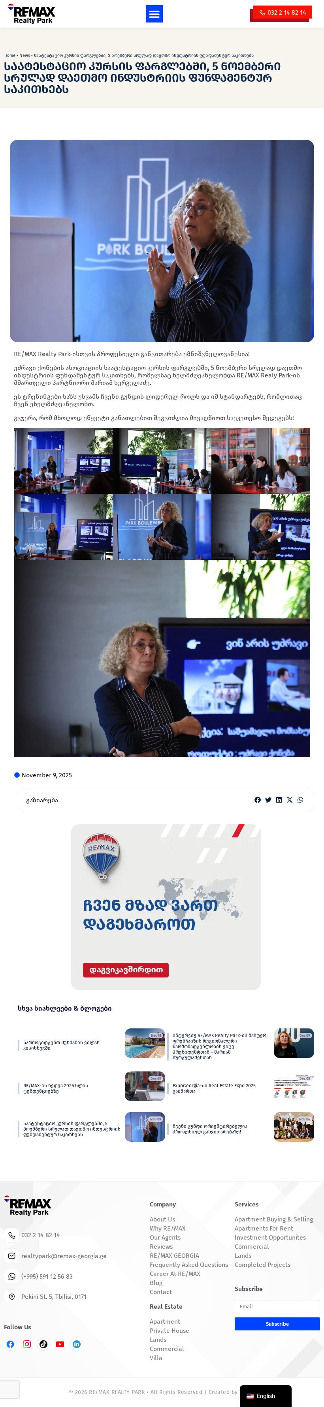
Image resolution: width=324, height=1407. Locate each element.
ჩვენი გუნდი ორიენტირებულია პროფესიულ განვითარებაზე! (210, 1129)
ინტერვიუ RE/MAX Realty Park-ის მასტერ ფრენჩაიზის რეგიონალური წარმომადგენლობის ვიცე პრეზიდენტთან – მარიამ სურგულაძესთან (219, 1046)
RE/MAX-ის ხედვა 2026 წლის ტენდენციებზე (55, 1088)
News (24, 55)
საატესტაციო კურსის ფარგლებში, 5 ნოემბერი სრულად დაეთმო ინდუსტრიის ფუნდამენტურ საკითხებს (72, 1129)
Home (9, 55)
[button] (154, 14)
